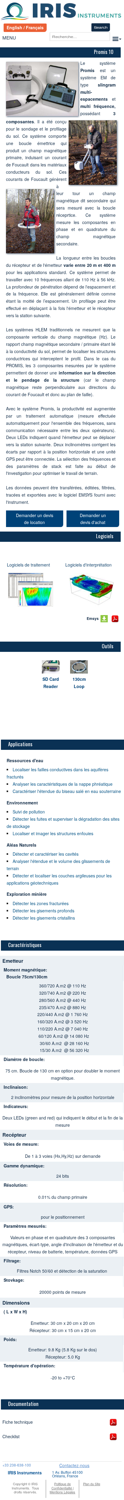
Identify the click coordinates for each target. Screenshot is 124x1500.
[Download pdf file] (115, 618)
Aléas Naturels (21, 845)
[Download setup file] (104, 618)
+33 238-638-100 (16, 1464)
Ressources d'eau (25, 760)
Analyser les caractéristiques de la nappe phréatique (63, 784)
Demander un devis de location (34, 518)
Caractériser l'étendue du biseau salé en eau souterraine (67, 791)
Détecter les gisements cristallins (44, 918)
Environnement (22, 803)
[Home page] (62, 12)
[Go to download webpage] (91, 590)
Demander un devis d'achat (93, 518)
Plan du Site (91, 1484)
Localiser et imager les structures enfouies (53, 833)
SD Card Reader (50, 682)
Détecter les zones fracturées (41, 903)
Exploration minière (27, 894)
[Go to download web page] (30, 590)
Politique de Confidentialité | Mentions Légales (62, 1488)
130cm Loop (79, 682)
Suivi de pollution (29, 812)
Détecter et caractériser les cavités (46, 854)
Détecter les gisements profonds (43, 911)
